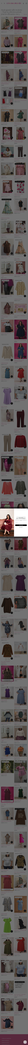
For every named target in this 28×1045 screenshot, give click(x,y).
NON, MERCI (21, 527)
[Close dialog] (27, 509)
